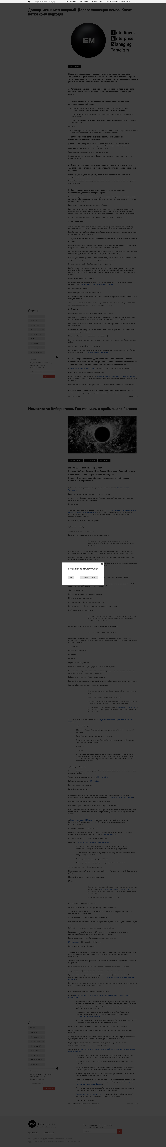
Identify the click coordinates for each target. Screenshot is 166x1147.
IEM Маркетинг (97, 1)
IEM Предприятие (111, 1)
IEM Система (84, 1)
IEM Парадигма (71, 1)
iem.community (90, 568)
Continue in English (89, 577)
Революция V (125, 1)
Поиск (135, 1)
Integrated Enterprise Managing (45, 2)
